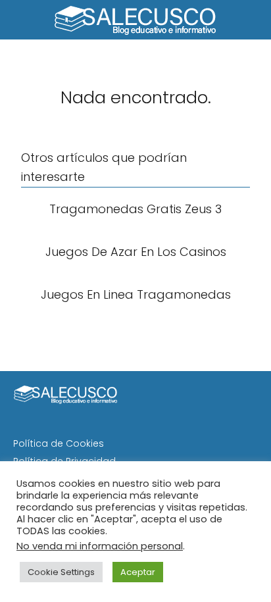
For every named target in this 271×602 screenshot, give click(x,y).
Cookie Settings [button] (61, 572)
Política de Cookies (58, 443)
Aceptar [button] (137, 572)
